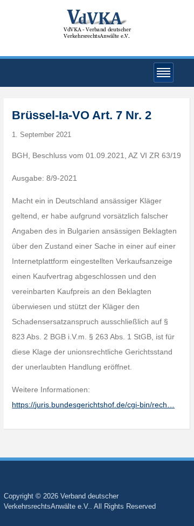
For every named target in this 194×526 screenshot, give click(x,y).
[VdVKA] (97, 23)
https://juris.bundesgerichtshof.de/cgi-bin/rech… (93, 404)
